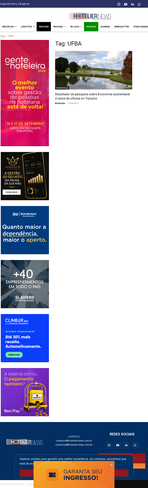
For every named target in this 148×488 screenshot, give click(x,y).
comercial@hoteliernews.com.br (74, 444)
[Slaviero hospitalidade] (25, 284)
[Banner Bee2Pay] (25, 392)
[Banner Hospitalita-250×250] (25, 176)
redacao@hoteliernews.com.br (74, 440)
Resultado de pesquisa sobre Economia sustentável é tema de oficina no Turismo (92, 96)
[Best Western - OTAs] (25, 230)
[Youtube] (126, 4)
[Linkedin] (132, 4)
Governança (62, 87)
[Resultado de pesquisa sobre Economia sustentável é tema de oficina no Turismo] (93, 70)
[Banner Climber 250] (25, 338)
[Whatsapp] (139, 4)
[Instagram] (119, 4)
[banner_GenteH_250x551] (25, 93)
